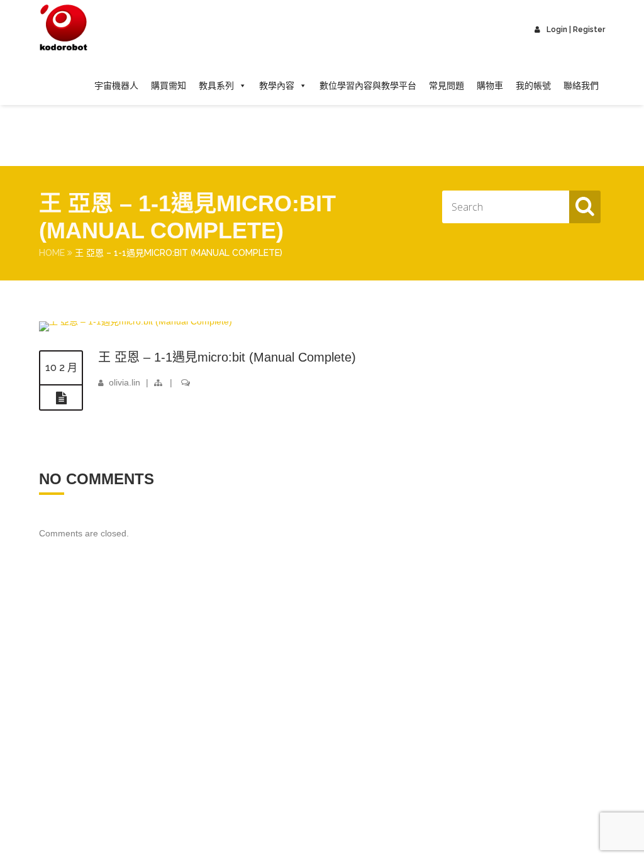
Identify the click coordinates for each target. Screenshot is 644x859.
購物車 (490, 85)
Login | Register (576, 29)
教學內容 (276, 85)
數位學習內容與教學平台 (367, 85)
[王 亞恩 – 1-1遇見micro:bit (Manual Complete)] (135, 321)
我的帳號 (533, 85)
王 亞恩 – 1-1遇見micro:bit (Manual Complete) (227, 357)
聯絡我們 (581, 85)
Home (52, 253)
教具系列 (216, 85)
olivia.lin (124, 382)
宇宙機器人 (116, 85)
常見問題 (446, 85)
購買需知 (168, 85)
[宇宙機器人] (63, 28)
